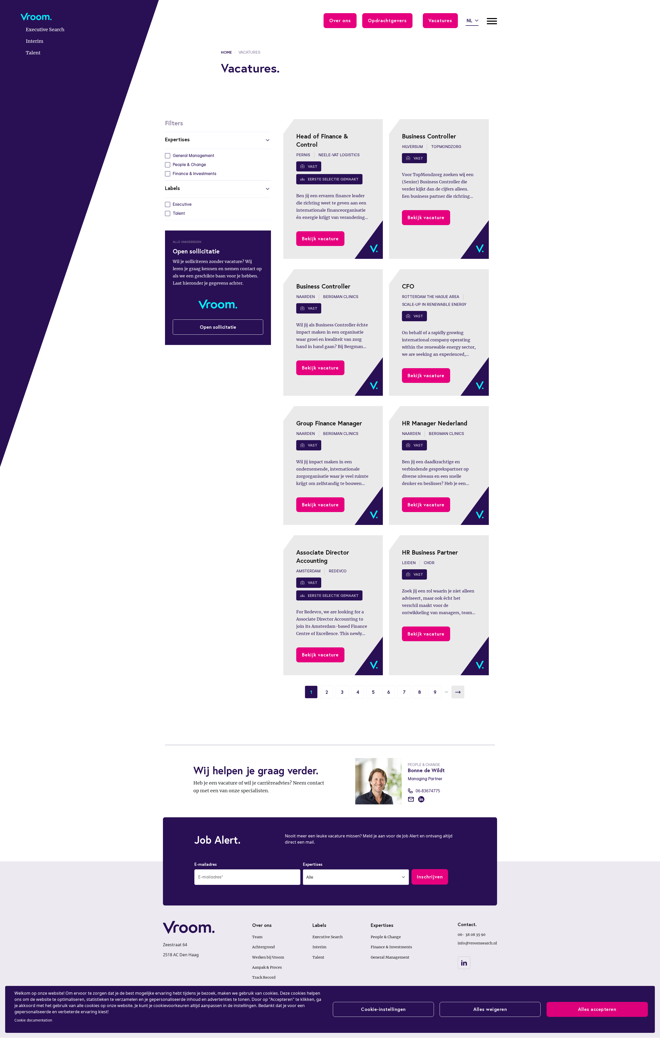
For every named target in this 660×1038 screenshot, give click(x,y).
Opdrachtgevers (387, 20)
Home (226, 52)
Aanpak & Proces (267, 967)
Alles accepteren (597, 1009)
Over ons (340, 20)
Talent (318, 957)
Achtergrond (263, 947)
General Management (390, 957)
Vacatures (440, 20)
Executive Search (327, 937)
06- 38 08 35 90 (471, 934)
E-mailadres (205, 864)
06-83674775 (428, 791)
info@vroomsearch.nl (477, 943)
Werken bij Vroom (268, 957)
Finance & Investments (391, 947)
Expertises (313, 864)
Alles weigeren (490, 1009)
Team (257, 937)
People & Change (386, 937)
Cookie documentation (33, 1020)
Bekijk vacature (320, 238)
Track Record (264, 977)
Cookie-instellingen (383, 1009)
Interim (319, 947)
